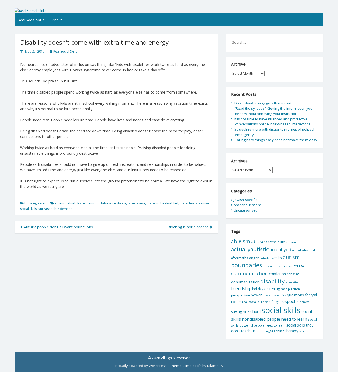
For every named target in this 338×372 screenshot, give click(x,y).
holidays (258, 289)
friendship (241, 288)
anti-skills (266, 258)
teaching (277, 331)
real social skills (253, 302)
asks (277, 257)
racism (236, 302)
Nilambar (214, 365)
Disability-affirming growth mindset (263, 103)
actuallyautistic (250, 249)
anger (254, 257)
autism (291, 257)
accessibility (275, 242)
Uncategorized (35, 203)
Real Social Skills (31, 19)
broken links (271, 266)
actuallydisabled (303, 250)
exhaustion (91, 203)
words (303, 331)
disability (75, 203)
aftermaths (239, 257)
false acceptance (113, 203)
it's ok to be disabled (162, 203)
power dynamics (274, 295)
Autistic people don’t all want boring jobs (58, 226)
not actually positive (195, 203)
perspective (240, 295)
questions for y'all (302, 294)
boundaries (246, 265)
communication (249, 273)
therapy (291, 330)
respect (287, 301)
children (287, 266)
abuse (258, 241)
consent (293, 274)
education (292, 282)
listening (273, 288)
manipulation (290, 289)
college (298, 266)
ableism (61, 203)
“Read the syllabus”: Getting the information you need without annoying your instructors (273, 111)
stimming (263, 331)
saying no (239, 311)
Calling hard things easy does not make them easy (275, 139)
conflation (277, 273)
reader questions (248, 205)
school (254, 311)
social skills (28, 208)
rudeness (302, 302)
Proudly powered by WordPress (141, 365)
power (256, 294)
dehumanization (245, 281)
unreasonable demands (56, 208)
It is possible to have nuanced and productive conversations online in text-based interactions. (272, 122)
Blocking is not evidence (188, 226)
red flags (272, 301)
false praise (136, 203)
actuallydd (281, 249)
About (57, 19)
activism (291, 242)
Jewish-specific (245, 199)
